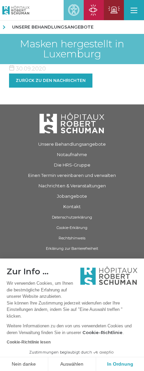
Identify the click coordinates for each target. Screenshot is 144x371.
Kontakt (72, 206)
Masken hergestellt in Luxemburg (72, 49)
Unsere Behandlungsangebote (52, 27)
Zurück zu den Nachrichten (51, 80)
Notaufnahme (72, 154)
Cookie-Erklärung (72, 227)
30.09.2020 (30, 68)
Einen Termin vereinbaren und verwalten (72, 175)
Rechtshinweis (72, 238)
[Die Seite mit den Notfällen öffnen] (114, 10)
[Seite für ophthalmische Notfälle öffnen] (94, 10)
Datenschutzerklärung (72, 217)
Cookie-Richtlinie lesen (29, 342)
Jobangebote (72, 196)
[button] (134, 10)
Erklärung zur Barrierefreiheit (72, 248)
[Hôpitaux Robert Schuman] (72, 123)
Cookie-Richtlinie (102, 332)
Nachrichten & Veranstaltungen (72, 185)
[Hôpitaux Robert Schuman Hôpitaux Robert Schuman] (14, 10)
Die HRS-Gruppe (72, 165)
